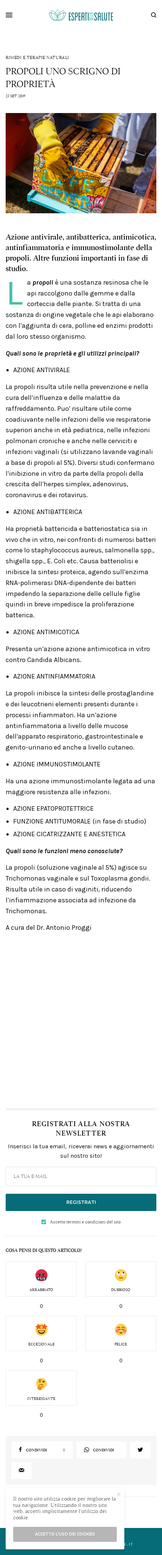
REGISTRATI (81, 1202)
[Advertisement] (81, 1020)
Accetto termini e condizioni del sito (85, 1222)
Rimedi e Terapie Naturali (37, 58)
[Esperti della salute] (81, 15)
